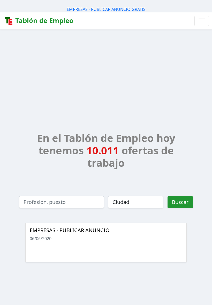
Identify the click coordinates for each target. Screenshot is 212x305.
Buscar (180, 202)
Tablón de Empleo (43, 20)
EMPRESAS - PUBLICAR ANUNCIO (70, 230)
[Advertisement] (106, 68)
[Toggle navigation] (201, 21)
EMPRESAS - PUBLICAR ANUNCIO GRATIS (106, 9)
